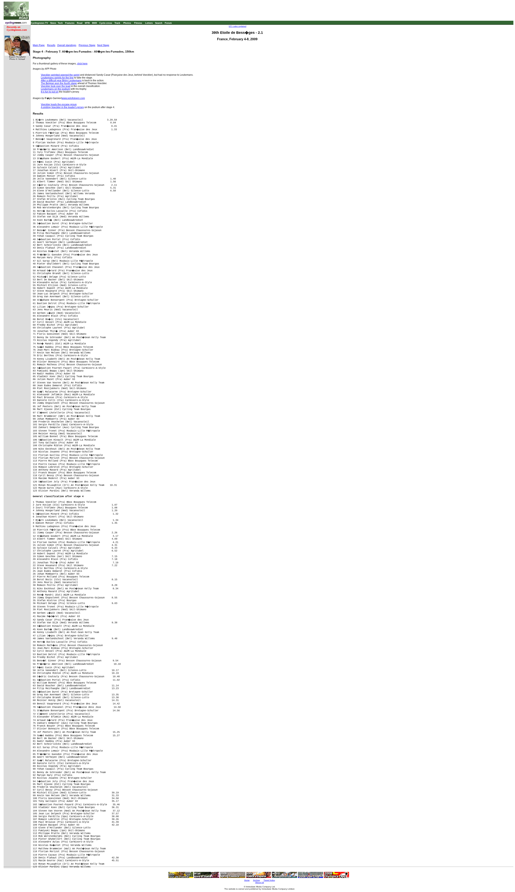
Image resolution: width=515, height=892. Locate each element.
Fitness (138, 23)
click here (82, 63)
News (53, 23)
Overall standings (66, 45)
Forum (168, 23)
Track (117, 23)
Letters (149, 23)
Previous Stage (87, 45)
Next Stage (103, 45)
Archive (256, 880)
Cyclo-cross (105, 23)
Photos (127, 23)
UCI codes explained (237, 26)
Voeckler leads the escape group (59, 104)
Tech (60, 23)
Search (158, 23)
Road (79, 23)
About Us (259, 882)
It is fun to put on (50, 91)
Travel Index (269, 880)
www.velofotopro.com (73, 98)
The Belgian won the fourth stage (59, 83)
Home (247, 880)
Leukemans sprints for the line (57, 77)
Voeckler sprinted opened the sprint (60, 74)
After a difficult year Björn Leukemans (61, 80)
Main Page (39, 45)
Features (69, 23)
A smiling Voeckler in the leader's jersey (62, 107)
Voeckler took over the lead (55, 86)
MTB (87, 23)
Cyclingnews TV (39, 23)
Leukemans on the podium (55, 89)
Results (51, 45)
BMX (94, 23)
